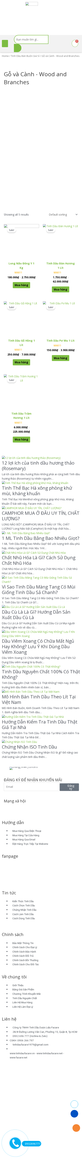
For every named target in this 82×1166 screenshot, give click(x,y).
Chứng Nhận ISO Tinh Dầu (29, 747)
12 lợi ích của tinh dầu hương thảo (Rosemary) (38, 465)
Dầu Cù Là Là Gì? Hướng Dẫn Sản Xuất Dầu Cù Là (36, 614)
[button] (5, 43)
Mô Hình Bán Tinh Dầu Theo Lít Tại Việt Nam (39, 699)
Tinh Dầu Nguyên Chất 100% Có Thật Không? (41, 674)
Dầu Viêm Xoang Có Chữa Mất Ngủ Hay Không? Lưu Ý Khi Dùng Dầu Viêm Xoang (38, 646)
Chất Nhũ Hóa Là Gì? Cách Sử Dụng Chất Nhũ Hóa (38, 560)
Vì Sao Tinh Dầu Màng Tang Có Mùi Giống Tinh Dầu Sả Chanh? (38, 589)
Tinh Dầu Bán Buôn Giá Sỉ (25, 56)
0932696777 (32, 1143)
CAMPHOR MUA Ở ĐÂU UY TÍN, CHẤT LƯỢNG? (41, 516)
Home (5, 56)
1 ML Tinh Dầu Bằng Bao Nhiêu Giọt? (40, 538)
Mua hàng (21, 285)
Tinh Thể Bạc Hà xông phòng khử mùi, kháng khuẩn (37, 491)
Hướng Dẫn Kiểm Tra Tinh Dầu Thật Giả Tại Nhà (39, 724)
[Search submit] (17, 48)
